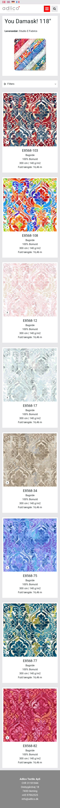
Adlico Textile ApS (30, 779)
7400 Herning (29, 791)
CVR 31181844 (30, 783)
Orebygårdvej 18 (30, 787)
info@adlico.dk (30, 799)
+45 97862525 (30, 795)
